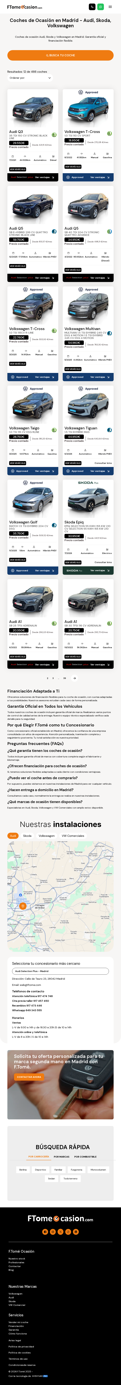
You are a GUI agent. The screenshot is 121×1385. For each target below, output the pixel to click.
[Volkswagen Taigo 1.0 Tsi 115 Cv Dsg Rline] (32, 405)
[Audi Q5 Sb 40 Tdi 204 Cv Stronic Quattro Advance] (88, 205)
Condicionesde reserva (22, 1365)
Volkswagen (15, 1293)
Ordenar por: (17, 77)
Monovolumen (98, 1169)
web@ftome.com (30, 985)
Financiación (16, 1326)
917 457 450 (41, 1001)
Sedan (51, 1178)
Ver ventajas (42, 177)
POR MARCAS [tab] (61, 1156)
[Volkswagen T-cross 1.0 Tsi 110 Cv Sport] (88, 108)
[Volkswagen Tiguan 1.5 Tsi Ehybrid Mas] (88, 405)
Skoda (12, 1301)
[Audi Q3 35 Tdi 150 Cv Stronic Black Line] (32, 108)
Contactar (15, 1266)
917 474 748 (45, 996)
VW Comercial (17, 1305)
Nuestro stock (17, 1258)
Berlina (23, 1169)
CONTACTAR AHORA (29, 1077)
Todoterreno (70, 1178)
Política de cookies (20, 1352)
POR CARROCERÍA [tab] (38, 1156)
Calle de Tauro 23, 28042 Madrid (45, 979)
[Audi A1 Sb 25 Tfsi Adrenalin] (32, 598)
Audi (11, 1297)
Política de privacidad (21, 1346)
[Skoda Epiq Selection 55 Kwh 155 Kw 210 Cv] (88, 499)
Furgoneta (76, 1169)
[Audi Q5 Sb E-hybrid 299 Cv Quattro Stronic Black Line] (32, 205)
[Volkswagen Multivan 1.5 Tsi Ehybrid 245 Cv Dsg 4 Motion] (88, 305)
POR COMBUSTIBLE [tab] (85, 1156)
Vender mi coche (18, 1322)
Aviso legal (15, 1340)
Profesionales (16, 1262)
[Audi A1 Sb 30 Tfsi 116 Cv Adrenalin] (88, 598)
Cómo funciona (18, 1333)
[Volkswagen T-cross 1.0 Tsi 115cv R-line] (32, 305)
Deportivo (40, 1169)
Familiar (58, 1169)
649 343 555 (34, 1010)
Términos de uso (18, 1358)
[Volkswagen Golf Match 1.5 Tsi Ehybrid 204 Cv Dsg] (32, 499)
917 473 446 (34, 1005)
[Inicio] (24, 7)
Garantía (14, 1329)
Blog (11, 1269)
